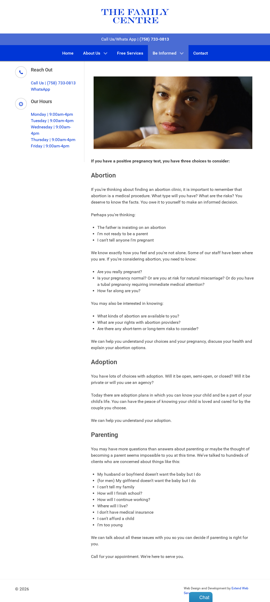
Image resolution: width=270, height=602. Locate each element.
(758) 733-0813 (153, 39)
